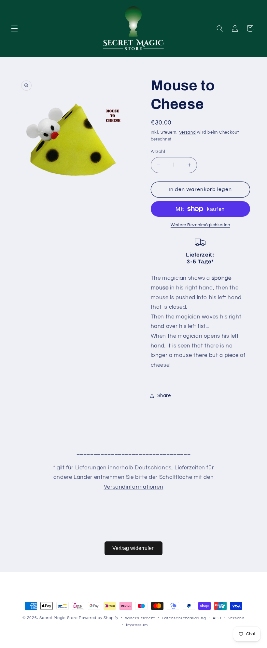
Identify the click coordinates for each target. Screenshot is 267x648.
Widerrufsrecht (140, 618)
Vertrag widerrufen (133, 548)
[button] (14, 28)
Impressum (137, 625)
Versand (187, 132)
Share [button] (164, 395)
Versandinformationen (133, 487)
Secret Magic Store (58, 618)
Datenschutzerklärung (184, 618)
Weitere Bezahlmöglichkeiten (200, 225)
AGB (217, 618)
